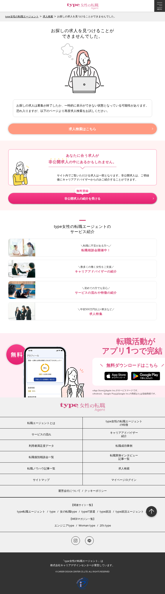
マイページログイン (123, 480)
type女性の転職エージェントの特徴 (124, 423)
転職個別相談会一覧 (41, 457)
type (52, 511)
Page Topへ (151, 511)
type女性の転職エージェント (22, 16)
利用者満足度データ (41, 446)
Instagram (75, 540)
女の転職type (68, 511)
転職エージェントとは (41, 423)
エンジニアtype (64, 525)
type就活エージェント (130, 511)
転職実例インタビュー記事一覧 (124, 457)
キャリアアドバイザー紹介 (124, 434)
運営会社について (69, 491)
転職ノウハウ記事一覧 (41, 468)
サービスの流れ (41, 434)
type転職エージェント (31, 511)
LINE (89, 540)
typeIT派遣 (88, 511)
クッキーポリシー (95, 491)
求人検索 (48, 16)
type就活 (105, 511)
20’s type (105, 525)
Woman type (87, 525)
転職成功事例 (124, 446)
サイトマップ (41, 480)
